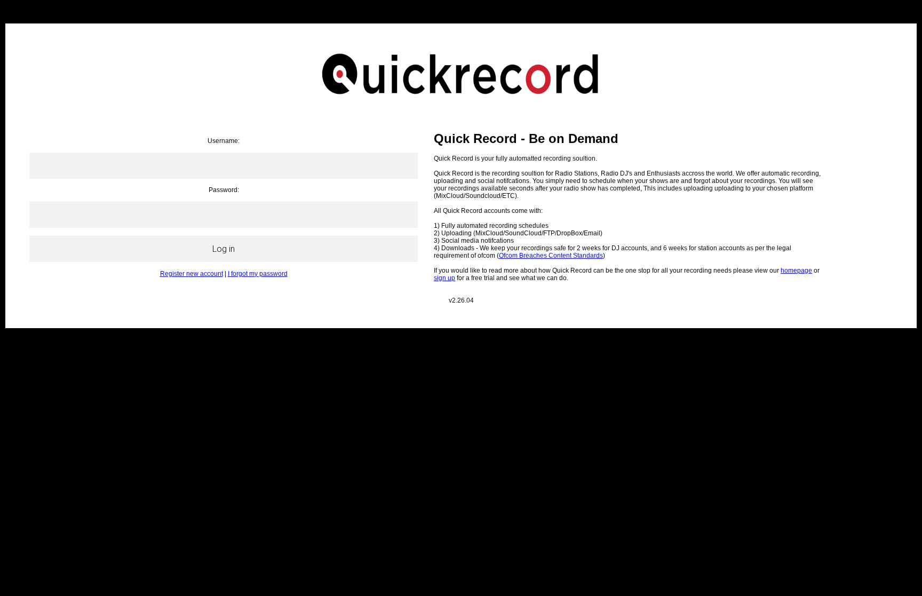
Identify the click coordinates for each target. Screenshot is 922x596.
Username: (224, 141)
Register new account (191, 273)
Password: (224, 190)
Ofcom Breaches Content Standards (551, 255)
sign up (444, 278)
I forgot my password (258, 273)
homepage (796, 270)
